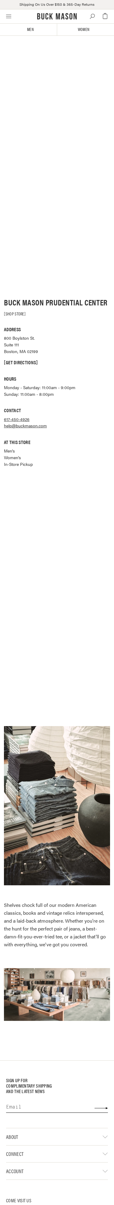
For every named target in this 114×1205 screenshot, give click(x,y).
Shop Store (14, 314)
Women (83, 29)
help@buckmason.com (25, 426)
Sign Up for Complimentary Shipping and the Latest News (29, 1086)
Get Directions (21, 362)
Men (30, 29)
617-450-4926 (16, 419)
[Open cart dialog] (105, 16)
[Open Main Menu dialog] (8, 16)
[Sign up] (101, 1108)
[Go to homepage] (57, 16)
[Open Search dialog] (92, 16)
